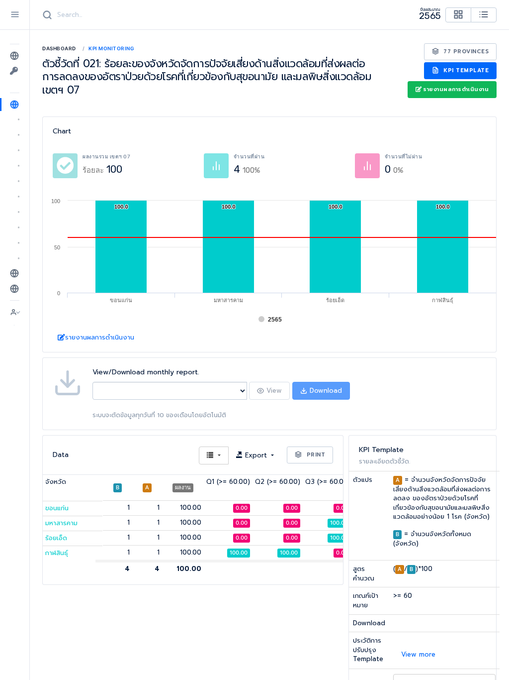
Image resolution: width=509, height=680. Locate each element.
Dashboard (59, 48)
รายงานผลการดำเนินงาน (456, 89)
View (273, 390)
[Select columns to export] (213, 456)
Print (314, 455)
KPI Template (465, 70)
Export (256, 455)
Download (324, 390)
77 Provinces (465, 51)
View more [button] (418, 654)
